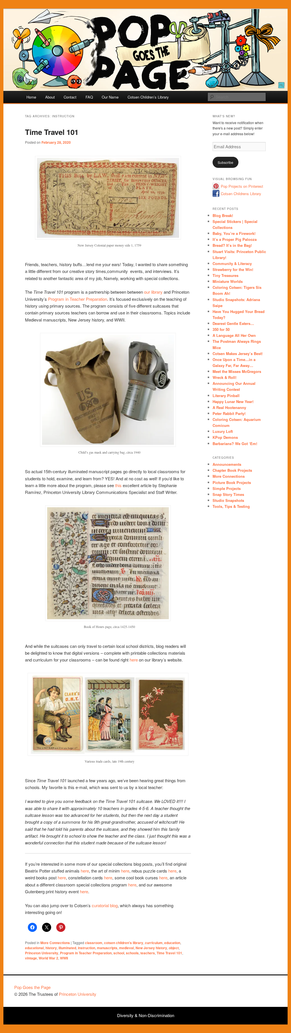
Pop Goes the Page (32, 987)
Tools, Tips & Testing (231, 506)
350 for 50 (221, 329)
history (51, 947)
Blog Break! (223, 215)
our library (153, 292)
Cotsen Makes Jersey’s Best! (238, 353)
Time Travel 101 (51, 132)
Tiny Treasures (225, 275)
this (118, 485)
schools (132, 952)
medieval (126, 947)
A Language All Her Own (234, 335)
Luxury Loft (223, 431)
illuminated (67, 947)
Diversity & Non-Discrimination (145, 1015)
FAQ (89, 97)
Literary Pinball (226, 395)
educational (34, 947)
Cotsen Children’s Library (148, 97)
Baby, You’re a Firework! (234, 233)
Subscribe (225, 162)
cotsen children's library (123, 942)
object (174, 947)
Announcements (227, 464)
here (134, 660)
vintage (31, 958)
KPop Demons (225, 437)
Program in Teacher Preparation (77, 299)
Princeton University (41, 952)
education (172, 942)
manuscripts (107, 947)
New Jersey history (151, 947)
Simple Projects (227, 488)
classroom (93, 942)
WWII (64, 958)
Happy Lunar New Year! (233, 401)
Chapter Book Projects (232, 470)
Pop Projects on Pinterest (242, 186)
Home (31, 97)
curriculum (154, 942)
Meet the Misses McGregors (237, 371)
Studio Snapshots (228, 500)
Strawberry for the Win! (233, 269)
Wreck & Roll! (224, 377)
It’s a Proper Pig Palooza (235, 239)
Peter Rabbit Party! (229, 413)
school (118, 952)
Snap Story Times (228, 494)
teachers (147, 952)
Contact (70, 97)
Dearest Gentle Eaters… (233, 323)
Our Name (110, 97)
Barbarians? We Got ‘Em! (235, 443)
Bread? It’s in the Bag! (232, 245)
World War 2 (48, 958)
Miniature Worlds (228, 281)
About (50, 97)
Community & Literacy (232, 263)
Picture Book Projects (232, 482)
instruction (86, 947)
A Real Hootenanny (229, 407)
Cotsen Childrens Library (241, 193)
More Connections (55, 942)
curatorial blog (105, 905)
